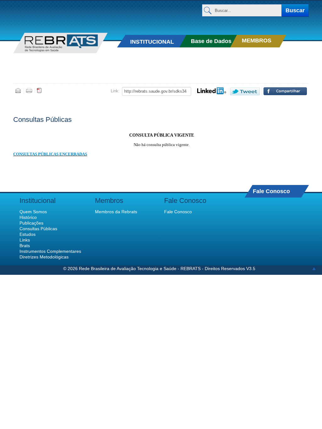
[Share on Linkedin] (211, 90)
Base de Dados (211, 41)
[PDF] (39, 90)
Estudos (27, 234)
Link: (115, 91)
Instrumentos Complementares (50, 251)
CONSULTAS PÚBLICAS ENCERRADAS (50, 154)
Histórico (28, 217)
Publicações (31, 222)
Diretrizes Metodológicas (44, 256)
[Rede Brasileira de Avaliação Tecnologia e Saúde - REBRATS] (60, 43)
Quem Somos (33, 211)
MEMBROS (256, 40)
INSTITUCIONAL (152, 42)
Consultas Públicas (38, 228)
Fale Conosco (271, 191)
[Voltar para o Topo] (314, 268)
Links (24, 239)
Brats (24, 245)
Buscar (295, 10)
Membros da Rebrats (116, 211)
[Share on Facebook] (285, 91)
